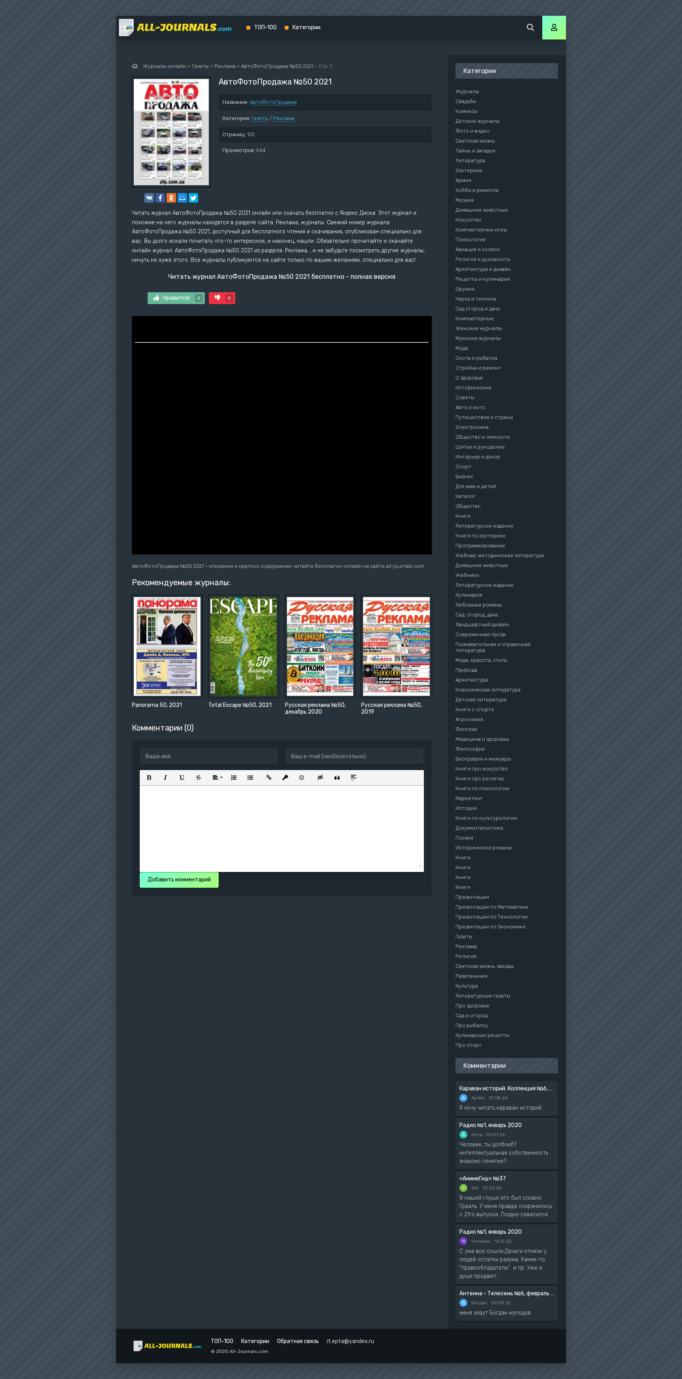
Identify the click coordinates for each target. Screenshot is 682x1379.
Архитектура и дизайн (483, 269)
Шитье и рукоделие (480, 447)
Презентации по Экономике (490, 927)
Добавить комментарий (179, 879)
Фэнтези (466, 729)
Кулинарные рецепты (482, 1035)
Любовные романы (478, 605)
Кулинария (468, 595)
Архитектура (471, 680)
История (466, 808)
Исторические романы (483, 848)
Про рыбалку (471, 1025)
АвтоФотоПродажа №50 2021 (277, 66)
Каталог (465, 496)
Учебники (467, 575)
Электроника (472, 427)
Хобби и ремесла (476, 190)
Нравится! (181, 298)
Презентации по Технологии (491, 917)
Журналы (467, 91)
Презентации (472, 897)
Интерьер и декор (477, 457)
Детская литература (480, 700)
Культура (466, 986)
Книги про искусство (481, 769)
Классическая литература (488, 690)
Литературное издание (484, 526)
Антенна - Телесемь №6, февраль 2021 (506, 1293)
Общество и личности (482, 437)
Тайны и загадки (475, 151)
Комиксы (466, 111)
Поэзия (464, 838)
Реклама (283, 118)
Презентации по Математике (491, 907)
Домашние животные (481, 210)
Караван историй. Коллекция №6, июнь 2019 (506, 1088)
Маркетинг (469, 798)
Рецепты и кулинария (482, 279)
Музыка (464, 200)
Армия (463, 180)
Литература (470, 160)
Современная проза (480, 634)
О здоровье (469, 378)
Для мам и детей (475, 486)
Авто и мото (470, 407)
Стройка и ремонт (478, 368)
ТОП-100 (265, 27)
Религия (465, 956)
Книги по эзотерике (480, 536)
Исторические (473, 388)
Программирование (480, 546)
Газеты (259, 118)
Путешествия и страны (484, 417)
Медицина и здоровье (482, 739)
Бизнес (464, 476)
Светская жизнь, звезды (484, 966)
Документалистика (479, 828)
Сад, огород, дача (476, 615)
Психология (470, 239)
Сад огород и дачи (477, 309)
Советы (464, 397)
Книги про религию (479, 779)
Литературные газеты (482, 996)
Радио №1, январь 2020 (490, 1125)
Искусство (468, 220)
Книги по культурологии (486, 818)
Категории (306, 27)
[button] (148, 777)
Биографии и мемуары (483, 759)
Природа (466, 670)
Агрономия (469, 719)
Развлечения (471, 976)
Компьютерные (474, 318)
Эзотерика (468, 170)
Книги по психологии (482, 788)
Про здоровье (472, 1006)
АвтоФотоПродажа (273, 102)
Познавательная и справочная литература (492, 647)
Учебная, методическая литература (499, 555)
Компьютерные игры (481, 230)
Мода (461, 348)
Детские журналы (477, 121)
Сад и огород (471, 1015)
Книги (462, 516)
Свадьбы (465, 101)
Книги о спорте (474, 709)
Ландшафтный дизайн (482, 625)
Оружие (465, 289)
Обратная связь (298, 1341)
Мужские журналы (478, 338)
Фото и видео (472, 131)
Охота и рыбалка (476, 358)
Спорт (463, 467)
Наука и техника (475, 299)
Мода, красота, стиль (481, 660)
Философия (470, 749)
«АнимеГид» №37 (482, 1178)
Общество (468, 506)
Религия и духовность (482, 259)
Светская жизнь (475, 141)
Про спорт (468, 1045)
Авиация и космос (477, 249)
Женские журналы (478, 328)
